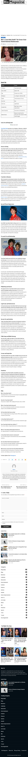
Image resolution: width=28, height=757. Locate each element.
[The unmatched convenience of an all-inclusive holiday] (4, 555)
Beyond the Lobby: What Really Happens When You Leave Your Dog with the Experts (16, 560)
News (2, 602)
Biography (3, 569)
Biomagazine (13, 455)
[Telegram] (22, 459)
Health (2, 592)
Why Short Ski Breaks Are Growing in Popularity (16, 541)
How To (2, 597)
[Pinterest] (15, 459)
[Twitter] (12, 459)
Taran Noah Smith (4, 128)
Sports (2, 610)
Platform (3, 607)
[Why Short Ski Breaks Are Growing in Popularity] (4, 541)
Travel (2, 615)
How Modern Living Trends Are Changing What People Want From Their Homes (17, 547)
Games (2, 590)
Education (3, 579)
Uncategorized (4, 617)
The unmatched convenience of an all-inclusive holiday (17, 554)
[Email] (25, 459)
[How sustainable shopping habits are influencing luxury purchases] (4, 535)
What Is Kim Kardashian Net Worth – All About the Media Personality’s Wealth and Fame (20, 641)
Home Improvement (5, 595)
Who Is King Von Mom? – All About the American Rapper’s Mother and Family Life (7, 659)
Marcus (14, 469)
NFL (2, 605)
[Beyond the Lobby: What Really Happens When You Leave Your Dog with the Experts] (4, 561)
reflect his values (4, 197)
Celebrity (3, 37)
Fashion (3, 584)
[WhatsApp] (19, 459)
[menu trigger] (2, 2)
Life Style (3, 600)
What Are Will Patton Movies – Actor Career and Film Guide (7, 640)
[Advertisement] (14, 19)
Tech (2, 612)
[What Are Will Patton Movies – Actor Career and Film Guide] (7, 632)
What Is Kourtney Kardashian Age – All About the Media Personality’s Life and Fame (20, 659)
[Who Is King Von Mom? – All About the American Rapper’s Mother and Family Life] (7, 652)
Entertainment (4, 582)
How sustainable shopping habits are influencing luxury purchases (16, 534)
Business (3, 574)
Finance (3, 587)
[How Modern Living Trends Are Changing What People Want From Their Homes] (4, 548)
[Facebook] (9, 459)
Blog (2, 572)
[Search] (25, 2)
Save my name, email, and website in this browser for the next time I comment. (13, 523)
